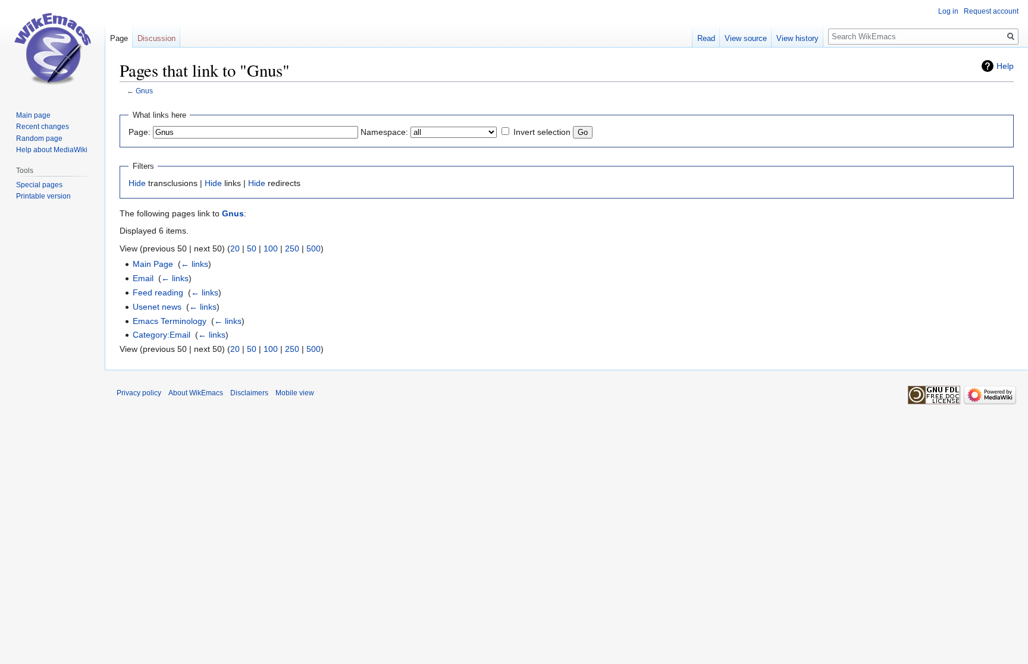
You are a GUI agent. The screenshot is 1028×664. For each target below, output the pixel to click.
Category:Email (161, 334)
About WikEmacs (195, 393)
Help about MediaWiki (51, 150)
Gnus (144, 91)
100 (271, 248)
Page (119, 38)
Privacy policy (139, 393)
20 (235, 248)
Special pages (39, 185)
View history (797, 38)
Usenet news (157, 306)
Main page (33, 115)
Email (143, 278)
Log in (948, 11)
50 (251, 248)
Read (706, 38)
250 (292, 248)
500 (313, 248)
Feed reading (158, 292)
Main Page (153, 264)
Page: (139, 132)
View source (746, 38)
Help (1005, 66)
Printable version (43, 196)
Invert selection (542, 132)
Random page (39, 138)
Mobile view (294, 393)
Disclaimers (249, 393)
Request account (991, 11)
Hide (137, 183)
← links (194, 264)
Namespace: (384, 132)
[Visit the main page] (52, 47)
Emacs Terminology (169, 321)
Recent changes (42, 126)
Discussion (156, 38)
